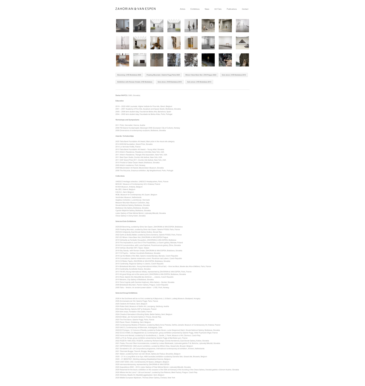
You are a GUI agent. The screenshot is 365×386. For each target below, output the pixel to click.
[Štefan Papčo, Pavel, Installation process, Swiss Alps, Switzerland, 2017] (208, 59)
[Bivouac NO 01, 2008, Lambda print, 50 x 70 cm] (242, 59)
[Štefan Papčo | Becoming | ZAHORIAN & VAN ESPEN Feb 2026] (122, 25)
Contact (245, 9)
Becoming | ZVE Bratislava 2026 (129, 75)
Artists (182, 9)
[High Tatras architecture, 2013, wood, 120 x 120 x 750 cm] (156, 59)
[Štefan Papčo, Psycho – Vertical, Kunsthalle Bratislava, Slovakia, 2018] (242, 42)
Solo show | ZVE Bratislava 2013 (199, 82)
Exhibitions (195, 9)
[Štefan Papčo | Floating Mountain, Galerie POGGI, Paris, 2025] (156, 25)
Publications (232, 9)
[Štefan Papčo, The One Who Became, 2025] (139, 25)
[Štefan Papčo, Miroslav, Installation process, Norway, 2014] (225, 59)
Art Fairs (218, 9)
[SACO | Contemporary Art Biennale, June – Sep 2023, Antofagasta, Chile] (242, 25)
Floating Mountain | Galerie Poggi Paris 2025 (163, 75)
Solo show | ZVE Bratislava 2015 (170, 82)
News (207, 9)
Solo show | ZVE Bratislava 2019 (234, 75)
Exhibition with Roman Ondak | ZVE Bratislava (134, 82)
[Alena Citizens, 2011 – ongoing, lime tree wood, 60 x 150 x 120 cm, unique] (122, 59)
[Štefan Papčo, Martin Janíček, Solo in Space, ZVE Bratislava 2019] (208, 42)
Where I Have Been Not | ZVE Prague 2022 (200, 75)
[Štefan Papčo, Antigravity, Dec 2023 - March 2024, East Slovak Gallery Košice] (208, 25)
